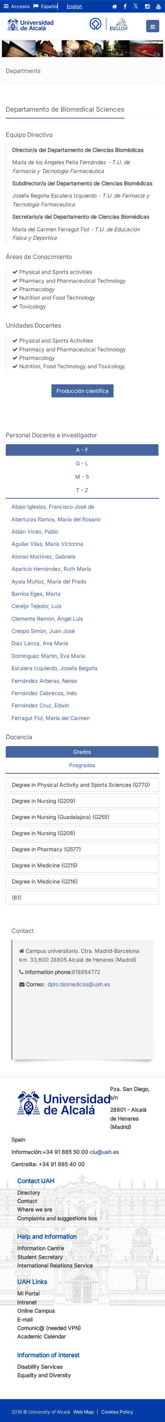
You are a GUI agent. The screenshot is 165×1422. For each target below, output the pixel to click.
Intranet (27, 1302)
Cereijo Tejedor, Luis (36, 606)
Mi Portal (28, 1293)
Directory (28, 1192)
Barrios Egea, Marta (36, 593)
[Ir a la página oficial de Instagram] (148, 6)
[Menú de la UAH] (152, 26)
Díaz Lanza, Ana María (40, 643)
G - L (82, 463)
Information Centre (40, 1248)
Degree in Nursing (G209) (43, 801)
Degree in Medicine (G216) (45, 881)
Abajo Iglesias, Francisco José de (53, 506)
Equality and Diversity (44, 1375)
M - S (82, 476)
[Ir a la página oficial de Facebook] (126, 6)
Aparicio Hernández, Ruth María (51, 568)
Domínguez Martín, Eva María (48, 656)
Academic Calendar (41, 1336)
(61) (16, 897)
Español (49, 6)
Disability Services (40, 1366)
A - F (82, 450)
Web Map (83, 1412)
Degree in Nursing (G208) (43, 833)
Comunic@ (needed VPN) (49, 1328)
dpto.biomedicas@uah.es (79, 984)
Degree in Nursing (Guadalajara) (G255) (60, 817)
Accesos (20, 6)
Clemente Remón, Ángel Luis (47, 618)
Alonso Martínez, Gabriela (44, 556)
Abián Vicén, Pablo (35, 531)
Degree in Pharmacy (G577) (46, 849)
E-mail (25, 1319)
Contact (27, 1201)
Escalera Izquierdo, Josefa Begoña (54, 668)
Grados (82, 751)
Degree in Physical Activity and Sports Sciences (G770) (81, 784)
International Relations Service (55, 1265)
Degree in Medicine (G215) (45, 865)
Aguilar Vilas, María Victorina (47, 543)
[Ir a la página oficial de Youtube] (159, 6)
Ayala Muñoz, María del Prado (49, 581)
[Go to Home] (30, 21)
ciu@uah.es (104, 1151)
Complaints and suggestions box (57, 1218)
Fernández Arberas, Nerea (44, 680)
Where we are (34, 1209)
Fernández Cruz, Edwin (40, 705)
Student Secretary (40, 1257)
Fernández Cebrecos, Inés (44, 693)
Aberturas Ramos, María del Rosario (56, 519)
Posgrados (82, 765)
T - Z (82, 490)
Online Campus (36, 1310)
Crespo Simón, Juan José (43, 631)
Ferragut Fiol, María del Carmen (51, 718)
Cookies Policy (117, 1412)
